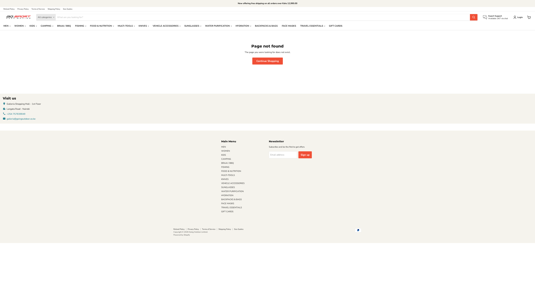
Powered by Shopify (181, 235)
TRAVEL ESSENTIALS (312, 25)
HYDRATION (243, 25)
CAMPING (46, 25)
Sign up (305, 154)
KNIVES (143, 25)
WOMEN (19, 25)
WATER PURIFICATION (217, 25)
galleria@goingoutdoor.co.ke (21, 118)
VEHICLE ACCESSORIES (166, 25)
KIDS (32, 25)
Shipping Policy (54, 9)
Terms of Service (38, 9)
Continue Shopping (267, 61)
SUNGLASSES (192, 25)
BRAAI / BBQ (64, 25)
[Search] (473, 17)
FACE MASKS (289, 25)
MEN (6, 25)
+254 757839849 (16, 114)
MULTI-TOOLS (125, 25)
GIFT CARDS (335, 25)
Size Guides (67, 9)
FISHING (80, 25)
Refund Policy (9, 9)
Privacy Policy (23, 9)
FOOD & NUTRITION (101, 25)
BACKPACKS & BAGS (266, 25)
